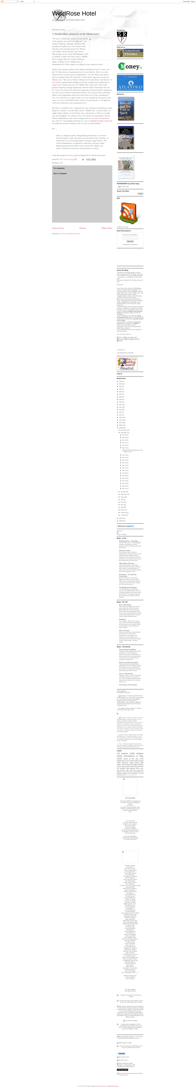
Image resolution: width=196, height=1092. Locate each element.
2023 (120, 389)
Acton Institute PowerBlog (127, 649)
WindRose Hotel (74, 13)
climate (119, 775)
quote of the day (131, 759)
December (124, 430)
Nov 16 (124, 465)
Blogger (116, 1086)
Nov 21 (124, 457)
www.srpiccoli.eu (122, 331)
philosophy (121, 761)
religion (139, 753)
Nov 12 (124, 470)
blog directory (130, 1066)
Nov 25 (124, 448)
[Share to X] (91, 159)
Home (83, 228)
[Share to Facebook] (93, 159)
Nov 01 (124, 488)
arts (139, 766)
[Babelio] (120, 340)
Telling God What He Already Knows (129, 664)
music (119, 764)
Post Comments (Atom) (71, 234)
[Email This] (87, 159)
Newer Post (58, 228)
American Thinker (124, 550)
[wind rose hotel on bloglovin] (126, 527)
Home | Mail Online (125, 605)
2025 (120, 384)
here (138, 280)
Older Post (106, 228)
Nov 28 (124, 440)
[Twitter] (128, 339)
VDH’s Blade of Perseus (126, 563)
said (85, 41)
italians (132, 768)
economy (123, 766)
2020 (120, 397)
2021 (120, 394)
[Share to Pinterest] (95, 159)
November (124, 432)
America (125, 763)
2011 (120, 420)
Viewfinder (122, 619)
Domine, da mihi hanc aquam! (128, 662)
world (132, 761)
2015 (120, 409)
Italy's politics (138, 764)
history (136, 763)
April (122, 507)
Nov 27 (124, 442)
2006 (120, 521)
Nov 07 (124, 478)
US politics (122, 753)
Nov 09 (124, 473)
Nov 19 (124, 463)
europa (140, 761)
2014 (120, 412)
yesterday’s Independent (100, 118)
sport (134, 772)
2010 (120, 422)
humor (131, 770)
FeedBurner (134, 244)
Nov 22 (124, 455)
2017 (120, 404)
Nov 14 (124, 468)
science (127, 772)
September (124, 494)
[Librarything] (135, 339)
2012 (120, 417)
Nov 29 (124, 437)
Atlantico (136, 323)
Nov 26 (124, 445)
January (123, 515)
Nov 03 (124, 486)
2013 (120, 415)
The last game (123, 621)
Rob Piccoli (119, 531)
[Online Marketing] (125, 1063)
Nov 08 (124, 475)
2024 (120, 386)
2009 (120, 425)
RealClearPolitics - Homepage (128, 541)
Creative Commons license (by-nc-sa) (129, 709)
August (123, 497)
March (123, 510)
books (127, 764)
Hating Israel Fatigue (125, 565)
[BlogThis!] (89, 159)
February (123, 512)
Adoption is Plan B (124, 675)
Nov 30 (124, 435)
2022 (120, 391)
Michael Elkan (101, 1086)
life (134, 775)
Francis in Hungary (124, 578)
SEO (133, 1065)
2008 (120, 428)
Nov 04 (124, 483)
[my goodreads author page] (121, 339)
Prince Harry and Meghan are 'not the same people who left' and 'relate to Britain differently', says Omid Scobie (129, 608)
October (123, 492)
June (122, 502)
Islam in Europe (124, 630)
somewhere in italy (133, 756)
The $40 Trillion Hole (125, 542)
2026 (120, 381)
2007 (120, 518)
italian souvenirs (128, 775)
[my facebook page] (130, 337)
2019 (120, 399)
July (122, 499)
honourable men (136, 773)
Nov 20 (124, 460)
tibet (61, 163)
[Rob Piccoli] (118, 533)
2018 (120, 402)
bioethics (119, 772)
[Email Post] (82, 159)
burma (138, 770)
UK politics (121, 768)
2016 (120, 407)
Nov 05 (124, 481)
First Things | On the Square (128, 685)
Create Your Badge (121, 534)
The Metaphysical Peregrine (125, 353)
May (122, 505)
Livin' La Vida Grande (126, 673)
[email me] (120, 337)
